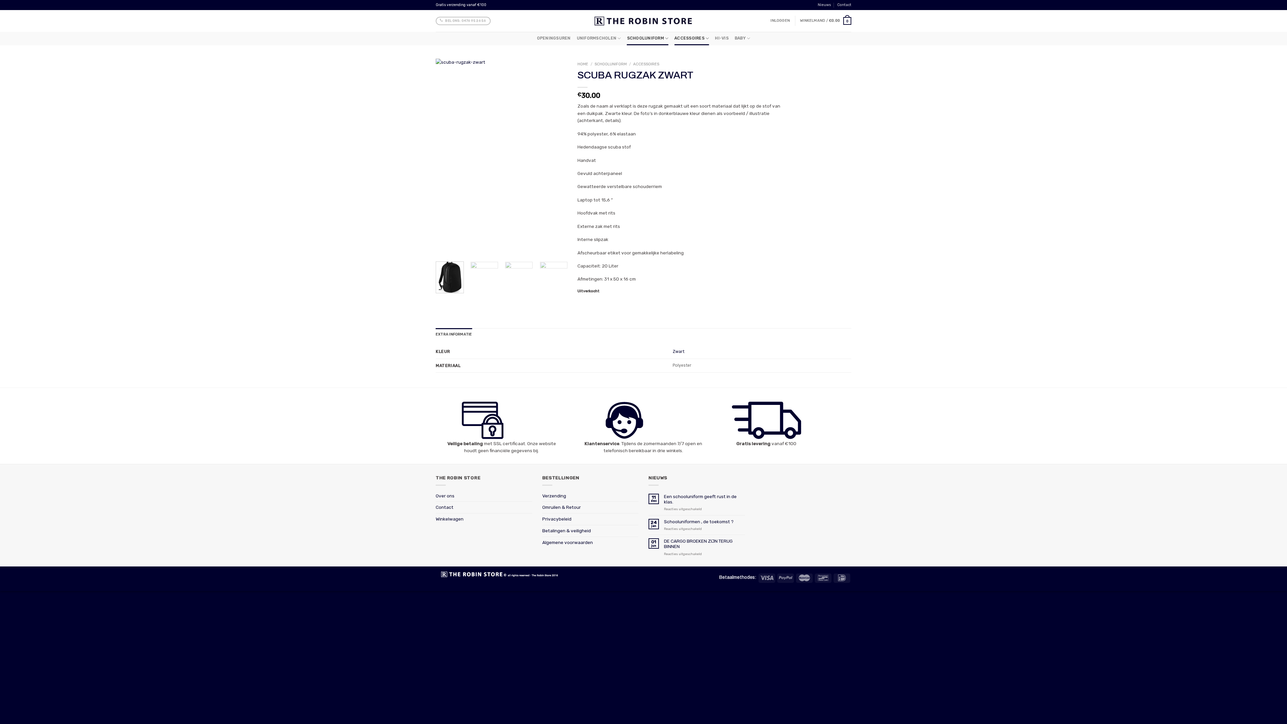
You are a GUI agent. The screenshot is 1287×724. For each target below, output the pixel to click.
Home (582, 64)
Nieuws (824, 5)
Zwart (678, 351)
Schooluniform (645, 38)
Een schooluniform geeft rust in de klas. (700, 499)
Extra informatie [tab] (454, 334)
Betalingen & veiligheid (566, 530)
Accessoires (689, 38)
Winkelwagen (450, 519)
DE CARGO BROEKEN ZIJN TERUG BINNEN (698, 543)
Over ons (445, 495)
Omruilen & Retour (561, 507)
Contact (844, 5)
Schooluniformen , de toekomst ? (699, 521)
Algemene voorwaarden (567, 542)
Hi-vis (721, 38)
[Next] (556, 157)
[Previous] (447, 157)
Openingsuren (554, 38)
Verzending (554, 495)
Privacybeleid (556, 519)
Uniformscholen (596, 38)
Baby (740, 38)
